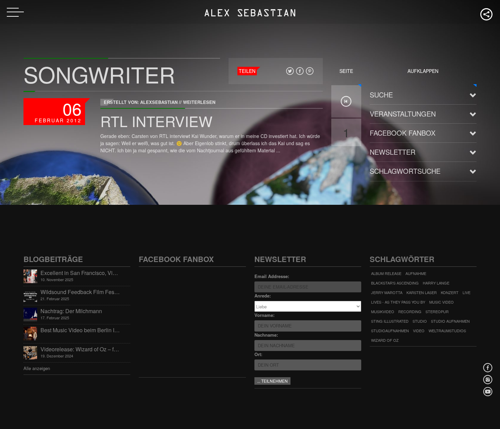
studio (420, 321)
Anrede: (262, 295)
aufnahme (415, 273)
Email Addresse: (271, 276)
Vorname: (264, 315)
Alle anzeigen (36, 368)
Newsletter (392, 152)
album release (386, 273)
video (418, 330)
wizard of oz (385, 340)
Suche (381, 94)
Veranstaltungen (403, 114)
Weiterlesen (199, 102)
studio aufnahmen (450, 321)
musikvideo (382, 311)
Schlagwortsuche (405, 171)
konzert (450, 292)
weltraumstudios (447, 330)
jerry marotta (386, 292)
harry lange (436, 283)
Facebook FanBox (402, 133)
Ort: (258, 354)
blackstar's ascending (395, 283)
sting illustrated (390, 321)
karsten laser (421, 292)
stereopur (437, 311)
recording (409, 311)
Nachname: (266, 335)
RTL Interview (156, 120)
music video (441, 302)
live (466, 292)
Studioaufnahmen (390, 330)
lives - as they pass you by (398, 302)
